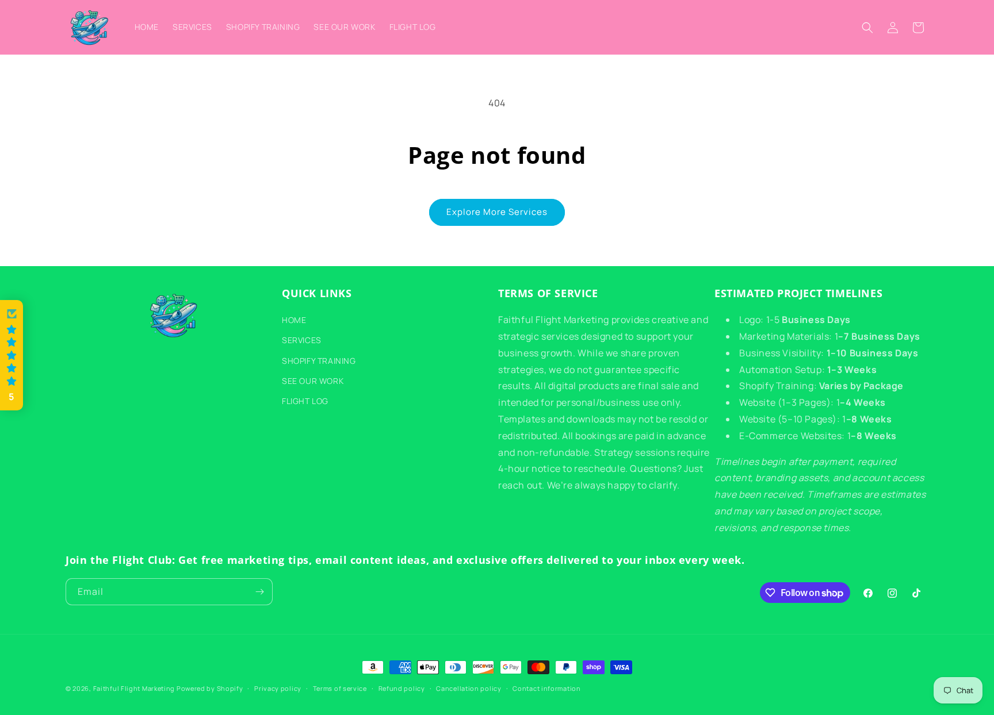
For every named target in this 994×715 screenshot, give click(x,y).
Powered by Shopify (210, 688)
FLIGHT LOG (305, 400)
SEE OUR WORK (312, 380)
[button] (867, 27)
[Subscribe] (259, 591)
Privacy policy (277, 688)
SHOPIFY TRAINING (319, 360)
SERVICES (302, 340)
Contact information (546, 688)
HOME (294, 319)
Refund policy (402, 688)
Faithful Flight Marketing (134, 688)
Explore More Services (497, 212)
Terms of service (340, 688)
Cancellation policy (468, 688)
